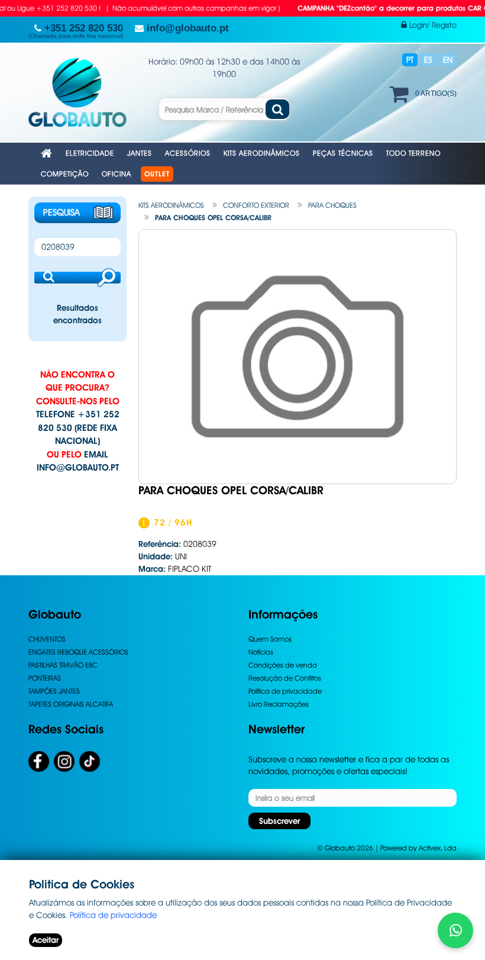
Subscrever (279, 821)
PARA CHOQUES (332, 205)
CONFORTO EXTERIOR (256, 205)
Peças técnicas (343, 153)
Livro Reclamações (278, 704)
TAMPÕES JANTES (54, 691)
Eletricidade (90, 153)
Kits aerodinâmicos (262, 153)
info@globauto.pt (78, 467)
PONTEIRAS (44, 678)
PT (409, 60)
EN (447, 60)
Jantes (139, 153)
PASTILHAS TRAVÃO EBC (63, 665)
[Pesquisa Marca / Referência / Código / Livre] (277, 109)
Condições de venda (282, 665)
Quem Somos (270, 638)
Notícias (260, 651)
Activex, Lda (438, 847)
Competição (65, 173)
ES (428, 60)
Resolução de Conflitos (284, 678)
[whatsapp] (455, 930)
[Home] (46, 154)
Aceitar (46, 940)
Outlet (157, 174)
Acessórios (188, 153)
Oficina (116, 173)
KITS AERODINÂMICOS (171, 205)
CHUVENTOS (47, 638)
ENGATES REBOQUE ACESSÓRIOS (78, 651)
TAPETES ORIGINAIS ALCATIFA (70, 704)
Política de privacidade (285, 691)
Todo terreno (413, 153)
